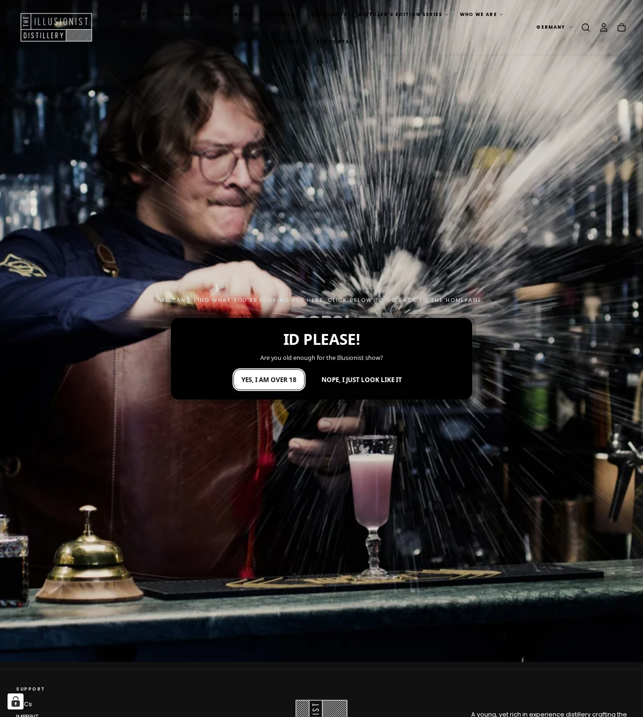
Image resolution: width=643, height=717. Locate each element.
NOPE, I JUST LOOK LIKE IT (362, 379)
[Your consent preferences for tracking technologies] (16, 701)
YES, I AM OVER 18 (269, 379)
